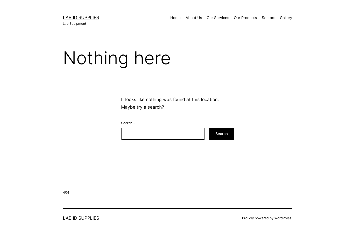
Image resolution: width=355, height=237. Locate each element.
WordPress (282, 218)
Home (175, 18)
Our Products (245, 18)
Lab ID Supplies (81, 17)
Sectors (268, 18)
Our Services (218, 18)
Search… (128, 123)
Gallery (286, 18)
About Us (194, 18)
